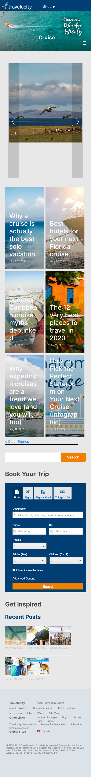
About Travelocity (19, 707)
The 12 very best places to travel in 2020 (64, 322)
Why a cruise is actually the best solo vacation (22, 235)
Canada (45, 731)
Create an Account (19, 727)
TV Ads (40, 713)
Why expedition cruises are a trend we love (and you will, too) (23, 395)
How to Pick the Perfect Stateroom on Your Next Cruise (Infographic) (65, 391)
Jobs (29, 713)
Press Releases (66, 707)
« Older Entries (17, 441)
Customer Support (43, 707)
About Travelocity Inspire (50, 702)
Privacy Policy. (30, 753)
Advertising (15, 713)
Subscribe (75, 724)
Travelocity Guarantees (53, 724)
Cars (39, 720)
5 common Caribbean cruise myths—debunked (23, 315)
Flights (66, 717)
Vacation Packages (47, 717)
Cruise (50, 720)
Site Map (54, 713)
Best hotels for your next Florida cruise (64, 239)
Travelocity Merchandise (22, 724)
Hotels (77, 717)
